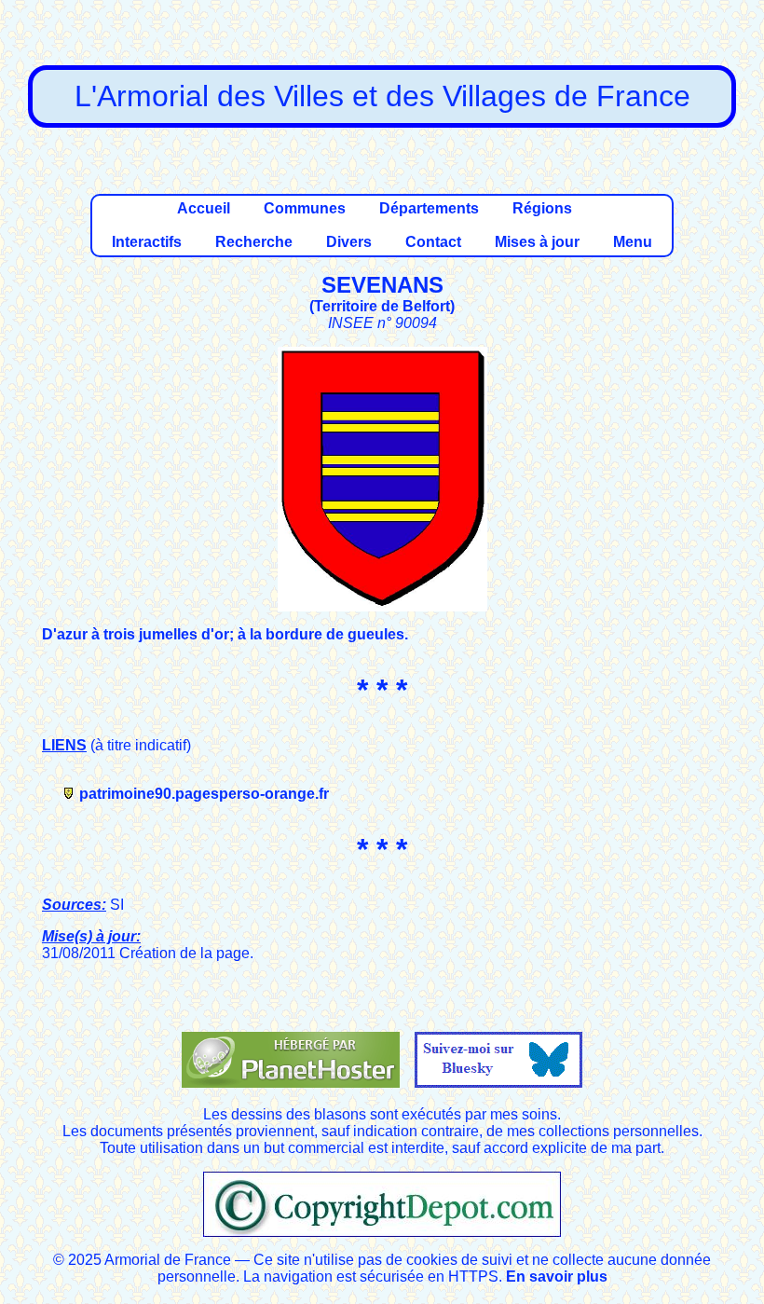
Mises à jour (537, 242)
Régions (542, 208)
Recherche (254, 242)
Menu (632, 242)
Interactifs (147, 242)
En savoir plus (556, 1276)
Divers (349, 242)
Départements (429, 208)
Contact (433, 242)
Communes (305, 208)
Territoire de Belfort (382, 306)
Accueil (203, 208)
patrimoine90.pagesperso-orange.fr (204, 794)
